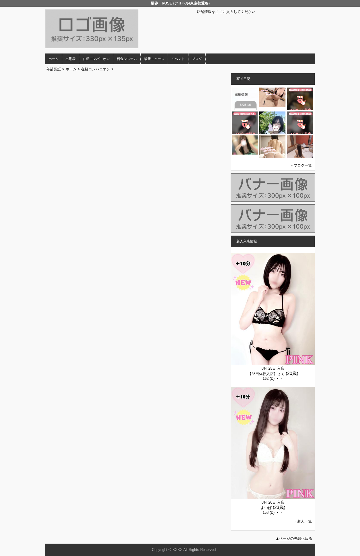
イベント (178, 59)
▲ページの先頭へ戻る (294, 538)
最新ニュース (154, 59)
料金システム (127, 59)
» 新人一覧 (303, 521)
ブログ (197, 59)
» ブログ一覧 (301, 165)
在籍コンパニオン (96, 59)
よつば (266, 508)
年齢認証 (53, 69)
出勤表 (71, 59)
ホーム (53, 59)
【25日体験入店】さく (266, 374)
